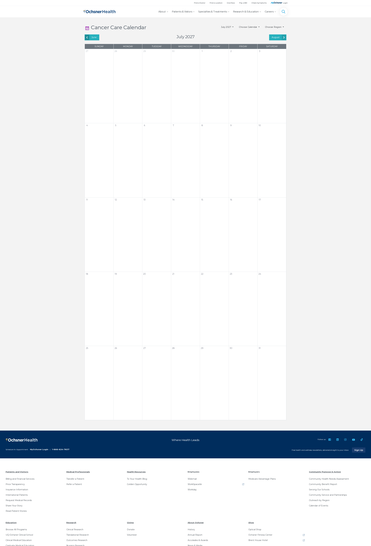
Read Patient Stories (16, 511)
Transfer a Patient (75, 479)
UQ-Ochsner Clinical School (19, 535)
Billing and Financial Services (20, 479)
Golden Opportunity (137, 484)
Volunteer (132, 535)
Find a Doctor (199, 3)
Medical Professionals (78, 472)
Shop (251, 522)
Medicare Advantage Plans (262, 479)
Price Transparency (15, 484)
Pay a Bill (243, 3)
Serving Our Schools (319, 489)
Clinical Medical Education (19, 540)
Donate (131, 529)
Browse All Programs (16, 529)
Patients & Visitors (182, 11)
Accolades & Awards (198, 540)
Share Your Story (14, 505)
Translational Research (77, 535)
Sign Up (359, 450)
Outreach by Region (319, 500)
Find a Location (216, 3)
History (191, 529)
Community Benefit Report (323, 484)
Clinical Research (74, 529)
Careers (269, 11)
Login (285, 3)
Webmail (192, 479)
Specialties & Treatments (212, 11)
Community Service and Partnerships (328, 495)
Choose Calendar (248, 27)
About (162, 11)
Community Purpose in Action (325, 472)
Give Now (231, 3)
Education (11, 522)
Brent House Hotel (258, 540)
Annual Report (195, 535)
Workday (192, 489)
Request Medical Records (19, 500)
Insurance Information (17, 489)
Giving (130, 522)
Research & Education (246, 11)
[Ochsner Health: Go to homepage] (99, 11)
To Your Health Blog (137, 479)
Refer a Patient (74, 484)
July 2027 (226, 27)
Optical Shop (254, 529)
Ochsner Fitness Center (260, 535)
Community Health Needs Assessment (329, 479)
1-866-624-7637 (60, 449)
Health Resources (136, 472)
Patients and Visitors (17, 472)
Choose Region (273, 27)
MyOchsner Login (39, 449)
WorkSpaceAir (195, 484)
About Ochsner (196, 522)
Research (71, 522)
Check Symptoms (259, 3)
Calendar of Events (318, 505)
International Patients (17, 495)
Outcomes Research (76, 540)
